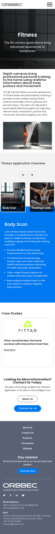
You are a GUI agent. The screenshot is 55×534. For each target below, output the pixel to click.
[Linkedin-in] (16, 495)
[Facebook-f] (10, 495)
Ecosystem (27, 443)
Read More (9, 349)
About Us (27, 427)
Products (27, 438)
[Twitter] (4, 495)
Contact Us (28, 432)
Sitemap (27, 448)
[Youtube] (23, 495)
